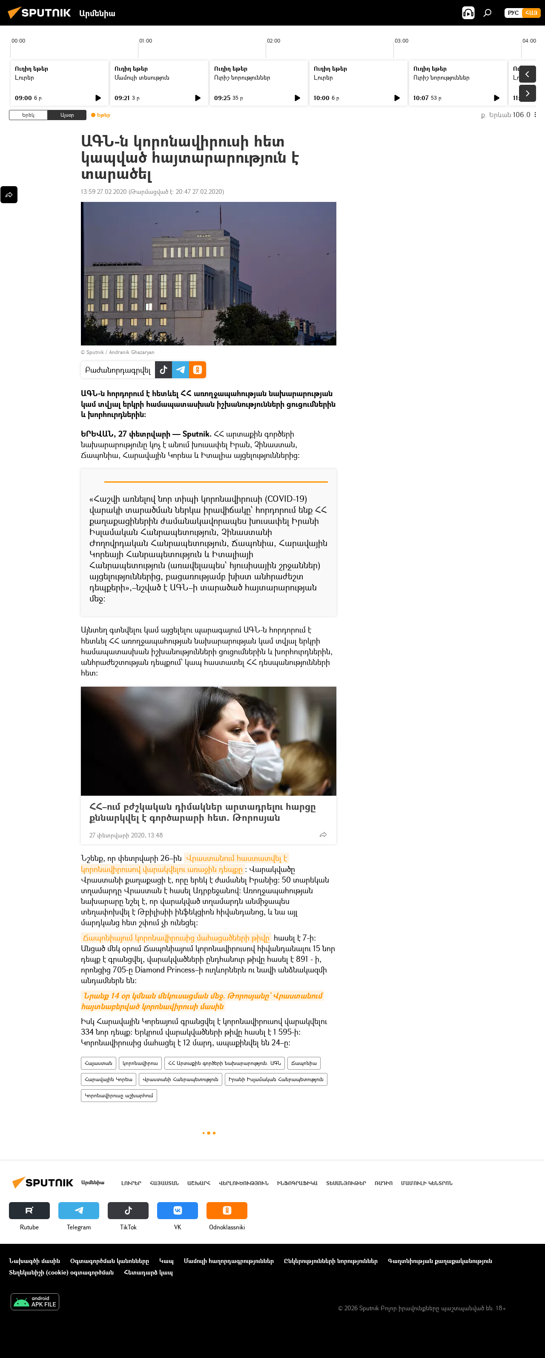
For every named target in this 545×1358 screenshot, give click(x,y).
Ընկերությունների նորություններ (331, 1261)
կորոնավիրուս (140, 1063)
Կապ (166, 1261)
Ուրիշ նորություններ (242, 77)
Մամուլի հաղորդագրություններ (229, 1261)
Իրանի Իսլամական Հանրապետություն (276, 1079)
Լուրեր (24, 77)
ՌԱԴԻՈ (384, 1183)
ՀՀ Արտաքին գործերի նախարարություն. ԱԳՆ (224, 1063)
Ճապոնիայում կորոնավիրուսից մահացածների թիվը (176, 937)
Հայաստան (98, 1063)
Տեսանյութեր (346, 1183)
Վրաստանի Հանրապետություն (180, 1079)
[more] (323, 834)
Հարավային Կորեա (108, 1079)
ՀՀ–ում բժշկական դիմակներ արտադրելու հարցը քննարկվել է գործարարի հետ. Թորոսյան (202, 812)
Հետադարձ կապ (148, 1272)
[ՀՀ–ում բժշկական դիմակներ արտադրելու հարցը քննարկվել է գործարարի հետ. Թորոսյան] (208, 741)
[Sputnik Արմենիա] (41, 20)
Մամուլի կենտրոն (427, 1183)
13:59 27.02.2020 (104, 191)
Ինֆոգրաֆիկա (297, 1183)
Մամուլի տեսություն (142, 77)
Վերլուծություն (244, 1183)
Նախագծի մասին (34, 1261)
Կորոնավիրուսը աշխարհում (119, 1095)
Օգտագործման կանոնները (109, 1261)
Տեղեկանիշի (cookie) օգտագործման (61, 1272)
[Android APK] (35, 1302)
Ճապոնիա (304, 1063)
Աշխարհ (198, 1183)
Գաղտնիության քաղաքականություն (440, 1261)
